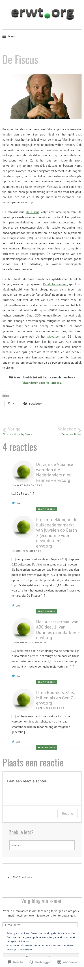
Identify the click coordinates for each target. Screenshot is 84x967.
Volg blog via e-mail (42, 901)
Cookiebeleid (26, 949)
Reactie (67, 813)
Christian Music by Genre (17, 431)
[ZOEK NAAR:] (42, 845)
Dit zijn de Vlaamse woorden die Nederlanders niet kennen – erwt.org (54, 472)
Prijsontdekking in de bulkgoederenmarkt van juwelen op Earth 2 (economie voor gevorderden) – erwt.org (56, 533)
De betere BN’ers (70, 431)
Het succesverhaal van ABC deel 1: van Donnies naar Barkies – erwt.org (58, 629)
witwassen (53, 336)
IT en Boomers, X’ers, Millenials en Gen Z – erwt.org (56, 698)
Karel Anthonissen (55, 284)
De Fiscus (32, 212)
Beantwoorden (46, 509)
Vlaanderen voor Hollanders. (42, 383)
